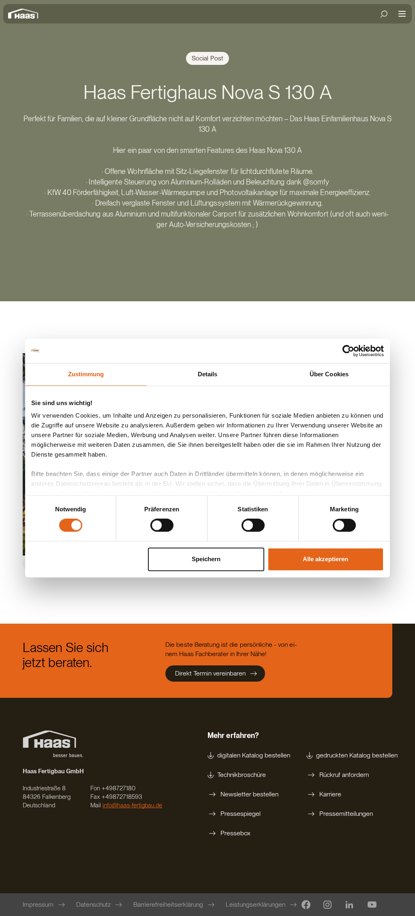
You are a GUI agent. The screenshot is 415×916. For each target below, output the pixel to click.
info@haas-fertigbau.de (132, 805)
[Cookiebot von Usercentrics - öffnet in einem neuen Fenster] (348, 351)
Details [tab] (208, 374)
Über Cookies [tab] (329, 374)
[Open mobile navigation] (402, 13)
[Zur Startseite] (25, 14)
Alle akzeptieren (325, 559)
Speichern (206, 559)
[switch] (161, 525)
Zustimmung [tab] (86, 374)
